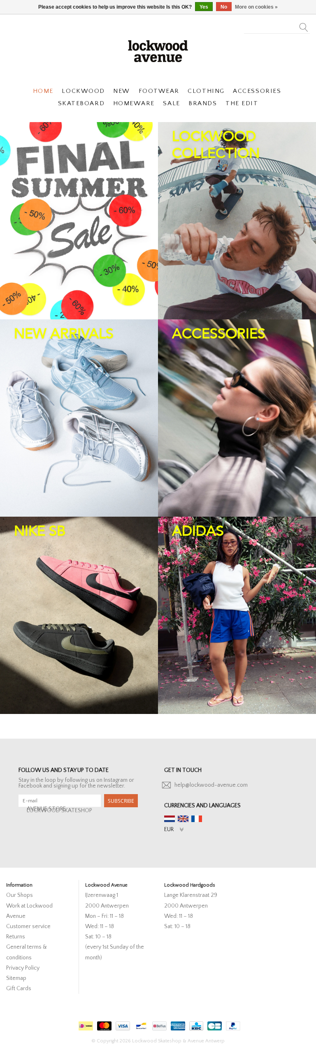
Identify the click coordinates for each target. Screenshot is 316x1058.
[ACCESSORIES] (237, 418)
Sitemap (16, 978)
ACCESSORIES (257, 91)
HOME (43, 91)
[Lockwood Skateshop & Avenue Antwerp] (158, 50)
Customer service (28, 926)
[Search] (304, 25)
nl (169, 818)
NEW (121, 91)
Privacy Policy (23, 968)
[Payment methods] (85, 1024)
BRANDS (202, 103)
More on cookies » (256, 7)
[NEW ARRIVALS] (79, 418)
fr (196, 818)
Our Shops (19, 895)
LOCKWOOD (83, 91)
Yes (204, 7)
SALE (171, 103)
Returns (15, 936)
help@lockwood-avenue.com (211, 785)
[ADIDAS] (237, 615)
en (183, 818)
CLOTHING (206, 91)
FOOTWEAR (159, 91)
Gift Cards (18, 988)
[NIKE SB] (79, 615)
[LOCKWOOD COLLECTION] (237, 220)
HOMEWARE (134, 103)
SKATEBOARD (81, 103)
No (224, 7)
